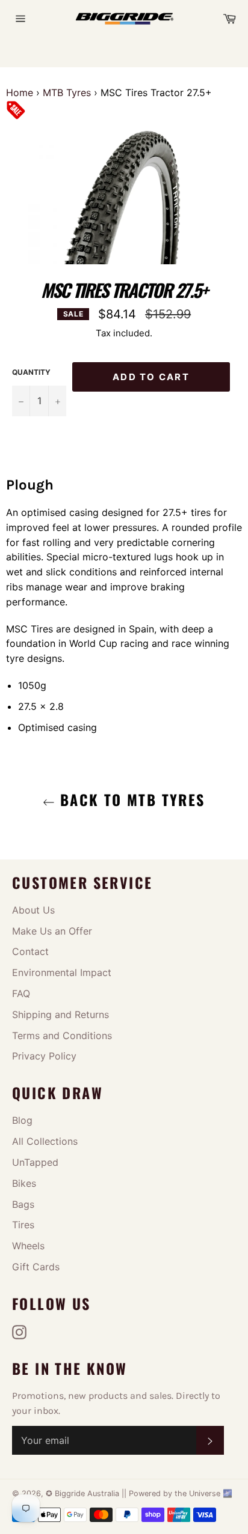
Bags (23, 1204)
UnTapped (35, 1162)
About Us (33, 910)
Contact (30, 951)
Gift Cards (36, 1267)
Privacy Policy (44, 1056)
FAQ (21, 993)
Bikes (24, 1183)
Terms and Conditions (62, 1035)
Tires (23, 1225)
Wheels (28, 1246)
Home (19, 92)
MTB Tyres (67, 92)
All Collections (45, 1141)
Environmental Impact (61, 972)
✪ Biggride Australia (84, 1493)
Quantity (31, 372)
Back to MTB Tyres (130, 799)
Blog (22, 1120)
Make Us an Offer (52, 931)
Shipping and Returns (60, 1014)
